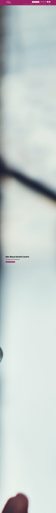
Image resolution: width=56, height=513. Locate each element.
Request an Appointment (10, 261)
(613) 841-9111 (43, 1)
